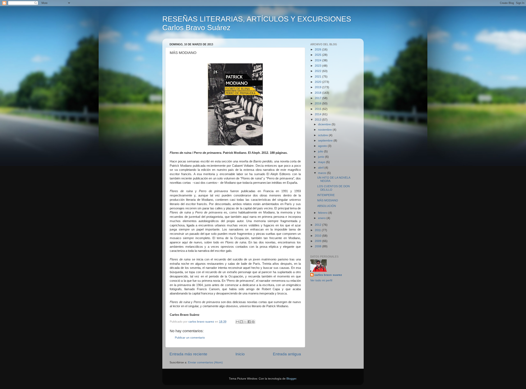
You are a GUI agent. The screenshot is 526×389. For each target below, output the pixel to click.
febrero (323, 212)
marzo (322, 173)
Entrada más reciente (188, 354)
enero (322, 218)
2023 (318, 65)
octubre (323, 135)
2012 (318, 224)
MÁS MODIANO (327, 200)
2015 (318, 109)
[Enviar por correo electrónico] (237, 322)
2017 (318, 98)
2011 (318, 230)
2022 (318, 71)
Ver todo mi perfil (321, 280)
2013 (318, 119)
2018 (318, 92)
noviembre (325, 129)
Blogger (291, 378)
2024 (318, 60)
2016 (318, 103)
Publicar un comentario (190, 337)
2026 (318, 49)
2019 (318, 87)
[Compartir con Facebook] (249, 322)
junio (321, 156)
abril (321, 167)
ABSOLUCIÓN (326, 206)
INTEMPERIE (326, 195)
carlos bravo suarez (328, 274)
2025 (318, 54)
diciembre (325, 124)
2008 (318, 246)
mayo (322, 162)
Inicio (240, 354)
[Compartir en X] (245, 322)
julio (321, 151)
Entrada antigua (287, 354)
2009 (318, 241)
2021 (318, 76)
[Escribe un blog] (241, 322)
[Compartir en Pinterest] (253, 322)
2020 (318, 81)
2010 (318, 235)
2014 (318, 114)
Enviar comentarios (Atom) (205, 362)
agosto (323, 145)
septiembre (325, 140)
